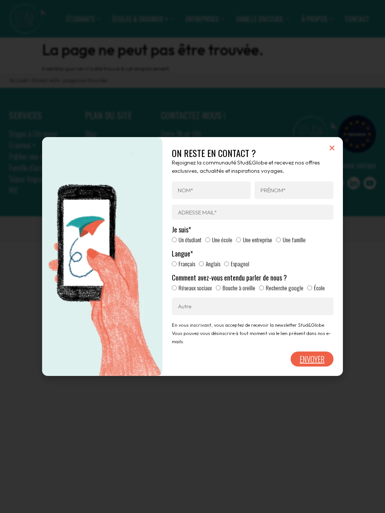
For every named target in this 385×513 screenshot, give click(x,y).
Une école (222, 239)
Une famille (294, 239)
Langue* (182, 253)
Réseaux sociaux (195, 288)
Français (187, 264)
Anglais (213, 264)
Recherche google (284, 288)
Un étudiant (190, 239)
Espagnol (240, 264)
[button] (332, 148)
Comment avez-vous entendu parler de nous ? (229, 277)
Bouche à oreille (239, 288)
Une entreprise (257, 239)
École (319, 288)
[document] (192, 256)
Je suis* (181, 229)
